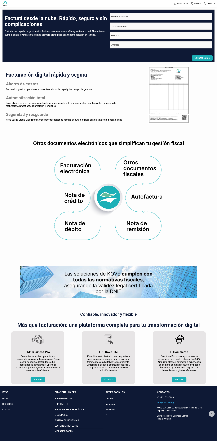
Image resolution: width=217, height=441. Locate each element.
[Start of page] (212, 414)
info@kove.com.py (165, 402)
